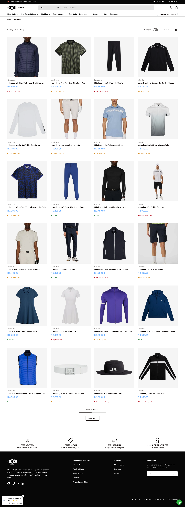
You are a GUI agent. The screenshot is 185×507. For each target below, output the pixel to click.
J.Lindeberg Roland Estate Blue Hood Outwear (156, 331)
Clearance (114, 14)
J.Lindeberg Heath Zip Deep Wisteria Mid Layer (113, 331)
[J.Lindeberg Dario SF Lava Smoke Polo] (158, 119)
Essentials (83, 14)
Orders (117, 473)
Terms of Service (173, 499)
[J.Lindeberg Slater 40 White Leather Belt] (71, 368)
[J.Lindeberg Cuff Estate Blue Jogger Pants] (71, 181)
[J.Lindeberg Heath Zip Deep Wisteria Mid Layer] (114, 305)
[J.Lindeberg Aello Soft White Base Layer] (27, 119)
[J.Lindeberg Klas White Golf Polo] (158, 181)
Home (9, 19)
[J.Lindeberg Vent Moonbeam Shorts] (71, 119)
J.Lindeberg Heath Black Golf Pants (108, 83)
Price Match (78, 473)
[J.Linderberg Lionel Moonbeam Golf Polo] (27, 243)
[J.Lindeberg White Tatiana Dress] (71, 305)
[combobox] (96, 7)
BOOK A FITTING (158, 2)
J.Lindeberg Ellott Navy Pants (63, 269)
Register (117, 469)
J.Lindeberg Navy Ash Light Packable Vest (111, 269)
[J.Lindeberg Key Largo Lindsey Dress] (27, 305)
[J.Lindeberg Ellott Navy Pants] (71, 243)
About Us (77, 465)
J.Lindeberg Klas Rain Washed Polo (108, 145)
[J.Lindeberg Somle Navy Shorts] (158, 243)
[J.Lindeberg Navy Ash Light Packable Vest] (114, 243)
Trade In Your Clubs (81, 482)
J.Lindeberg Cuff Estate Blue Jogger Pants (68, 207)
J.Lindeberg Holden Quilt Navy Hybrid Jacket (25, 83)
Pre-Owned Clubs (28, 14)
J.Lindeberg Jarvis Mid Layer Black (151, 393)
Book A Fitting (78, 469)
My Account (119, 465)
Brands (95, 14)
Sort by (10, 30)
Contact (76, 478)
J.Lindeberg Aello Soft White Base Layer (23, 145)
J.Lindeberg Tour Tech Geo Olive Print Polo (68, 83)
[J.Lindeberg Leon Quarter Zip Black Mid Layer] (158, 57)
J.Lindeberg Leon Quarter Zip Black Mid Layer (156, 83)
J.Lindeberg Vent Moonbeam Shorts (65, 145)
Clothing (44, 14)
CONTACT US (173, 2)
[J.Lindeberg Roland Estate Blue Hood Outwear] (158, 305)
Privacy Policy (136, 499)
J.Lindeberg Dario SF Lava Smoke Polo (153, 145)
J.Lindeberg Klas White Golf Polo (151, 207)
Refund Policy (148, 499)
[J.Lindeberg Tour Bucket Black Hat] (114, 368)
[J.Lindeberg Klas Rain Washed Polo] (114, 119)
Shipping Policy (159, 499)
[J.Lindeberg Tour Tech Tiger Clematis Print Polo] (27, 181)
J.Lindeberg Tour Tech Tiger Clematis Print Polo (26, 207)
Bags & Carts (58, 14)
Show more (92, 418)
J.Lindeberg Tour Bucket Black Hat (108, 393)
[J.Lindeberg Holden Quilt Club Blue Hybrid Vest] (27, 368)
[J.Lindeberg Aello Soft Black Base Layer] (114, 181)
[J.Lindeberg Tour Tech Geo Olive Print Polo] (71, 57)
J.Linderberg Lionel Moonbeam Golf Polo (23, 269)
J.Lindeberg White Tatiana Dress (64, 331)
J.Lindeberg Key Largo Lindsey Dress (22, 331)
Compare (148, 30)
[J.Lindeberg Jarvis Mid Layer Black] (158, 368)
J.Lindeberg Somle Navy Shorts (150, 269)
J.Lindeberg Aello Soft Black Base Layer (110, 207)
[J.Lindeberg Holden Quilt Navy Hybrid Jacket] (27, 57)
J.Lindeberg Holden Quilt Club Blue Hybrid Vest (26, 393)
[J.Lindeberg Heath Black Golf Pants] (114, 57)
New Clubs (11, 14)
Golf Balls (73, 14)
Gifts (105, 14)
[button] (176, 7)
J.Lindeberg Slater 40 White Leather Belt (67, 393)
